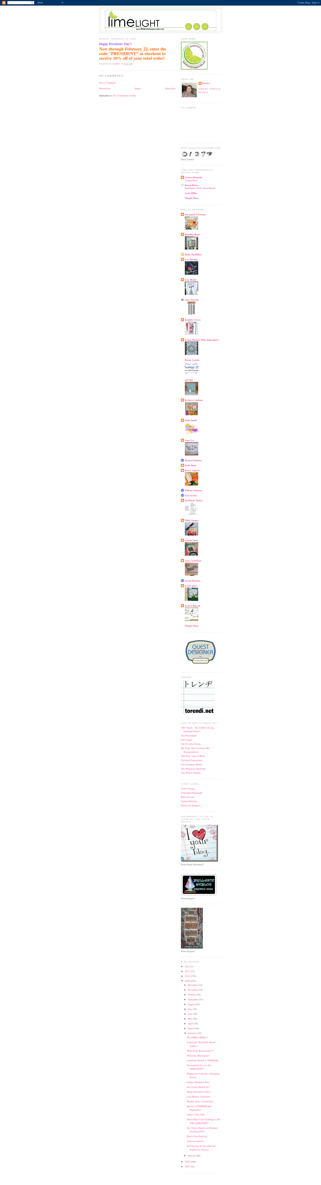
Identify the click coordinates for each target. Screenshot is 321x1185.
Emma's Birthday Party (198, 1082)
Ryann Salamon (193, 460)
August (192, 1004)
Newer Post (104, 88)
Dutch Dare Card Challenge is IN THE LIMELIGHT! (203, 1121)
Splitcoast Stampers (191, 805)
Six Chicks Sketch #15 (198, 1087)
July (190, 1009)
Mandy (206, 83)
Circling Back (191, 180)
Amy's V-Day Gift (195, 1114)
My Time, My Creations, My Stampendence (195, 749)
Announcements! (195, 1141)
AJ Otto (189, 380)
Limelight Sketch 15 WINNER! (202, 1060)
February (192, 1033)
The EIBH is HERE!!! (197, 1037)
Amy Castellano (193, 560)
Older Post (170, 88)
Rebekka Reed (192, 234)
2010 (188, 976)
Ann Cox (189, 440)
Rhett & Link (187, 797)
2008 (188, 1161)
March (191, 1028)
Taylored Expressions (191, 760)
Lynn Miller (191, 193)
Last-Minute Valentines (198, 1096)
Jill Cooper (186, 739)
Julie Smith (191, 420)
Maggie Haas (192, 198)
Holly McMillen (193, 254)
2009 (188, 980)
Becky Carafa (192, 360)
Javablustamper (189, 735)
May (190, 1018)
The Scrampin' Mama (191, 764)
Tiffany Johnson (193, 490)
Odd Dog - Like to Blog (193, 756)
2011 (188, 971)
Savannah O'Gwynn (195, 214)
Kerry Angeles (192, 470)
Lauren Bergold (193, 177)
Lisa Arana (191, 495)
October (192, 994)
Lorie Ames (191, 585)
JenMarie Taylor (194, 500)
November (193, 989)
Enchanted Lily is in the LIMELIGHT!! (199, 1067)
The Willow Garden (191, 772)
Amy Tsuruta (192, 299)
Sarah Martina (192, 580)
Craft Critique (188, 788)
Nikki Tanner (192, 520)
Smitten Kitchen (189, 801)
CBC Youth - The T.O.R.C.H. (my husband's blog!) (197, 729)
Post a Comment (107, 82)
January (192, 1155)
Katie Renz (190, 465)
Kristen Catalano (194, 400)
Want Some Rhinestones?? (200, 1050)
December (193, 985)
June (190, 1014)
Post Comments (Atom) (124, 95)
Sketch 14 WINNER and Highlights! (199, 1108)
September (193, 999)
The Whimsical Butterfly (193, 768)
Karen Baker (192, 185)
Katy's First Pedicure (197, 1136)
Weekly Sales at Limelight (200, 1101)
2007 (188, 1166)
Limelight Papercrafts (191, 792)
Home (138, 88)
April (191, 1023)
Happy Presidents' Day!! (199, 1091)
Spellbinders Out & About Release (200, 188)
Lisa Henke (191, 279)
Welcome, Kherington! (198, 1055)
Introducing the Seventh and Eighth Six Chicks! (201, 1147)
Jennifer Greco (193, 319)
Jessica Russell (192, 605)
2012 (188, 966)
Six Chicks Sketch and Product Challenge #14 (202, 1129)
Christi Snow (191, 540)
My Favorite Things (191, 743)
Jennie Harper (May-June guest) (201, 339)
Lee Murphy (191, 259)
